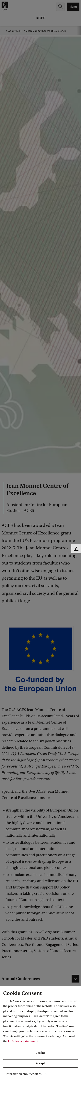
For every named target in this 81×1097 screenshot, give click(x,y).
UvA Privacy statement (23, 1041)
